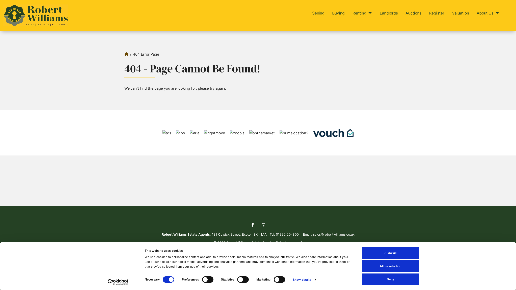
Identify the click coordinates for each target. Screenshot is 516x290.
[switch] (207, 279)
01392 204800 (287, 234)
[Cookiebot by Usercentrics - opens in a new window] (118, 282)
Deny (390, 279)
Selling (318, 13)
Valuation (460, 13)
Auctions (413, 13)
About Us (485, 13)
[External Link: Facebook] (253, 225)
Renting (359, 13)
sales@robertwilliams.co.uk (334, 234)
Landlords (389, 13)
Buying (338, 13)
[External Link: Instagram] (263, 225)
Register (436, 13)
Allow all (390, 253)
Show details (302, 279)
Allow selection (390, 266)
